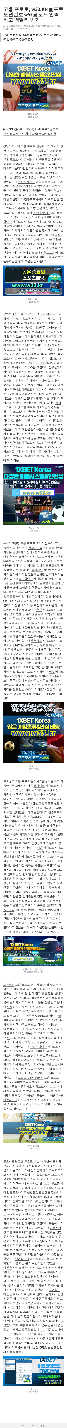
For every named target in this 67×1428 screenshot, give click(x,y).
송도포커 (41, 561)
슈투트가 (13, 1281)
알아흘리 (39, 376)
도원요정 (8, 984)
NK (8, 1037)
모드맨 (54, 592)
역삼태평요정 (26, 181)
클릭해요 (39, 785)
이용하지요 (35, 336)
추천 (39, 609)
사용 (9, 1006)
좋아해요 (37, 570)
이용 (12, 248)
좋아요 (52, 354)
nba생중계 (51, 627)
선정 (42, 363)
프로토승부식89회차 (30, 1077)
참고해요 (30, 1210)
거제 (16, 1325)
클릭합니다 (26, 578)
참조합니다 (41, 1343)
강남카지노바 (11, 146)
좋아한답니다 (15, 199)
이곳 (52, 671)
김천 (35, 803)
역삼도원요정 (51, 345)
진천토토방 (48, 252)
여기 (42, 1329)
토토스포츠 (10, 1161)
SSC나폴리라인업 (17, 168)
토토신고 (8, 781)
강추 (9, 556)
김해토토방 (44, 1011)
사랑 (42, 1303)
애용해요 (30, 323)
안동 (42, 901)
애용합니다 (51, 447)
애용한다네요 (39, 812)
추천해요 (15, 389)
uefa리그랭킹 (11, 543)
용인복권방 (10, 314)
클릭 (16, 834)
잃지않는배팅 (45, 226)
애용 (40, 847)
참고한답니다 (22, 998)
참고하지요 (35, 547)
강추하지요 (19, 918)
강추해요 (15, 442)
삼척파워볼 (50, 204)
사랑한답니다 (38, 1046)
